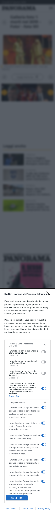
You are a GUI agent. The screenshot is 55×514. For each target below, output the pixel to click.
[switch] (43, 351)
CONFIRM (16, 498)
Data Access (27, 508)
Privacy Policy (44, 508)
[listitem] (27, 345)
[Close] (49, 294)
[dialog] (27, 401)
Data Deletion (11, 508)
